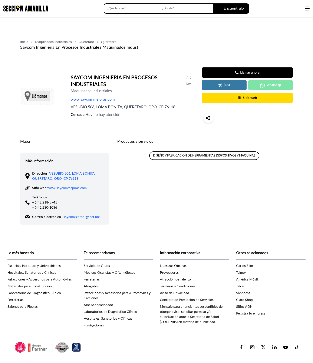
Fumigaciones (94, 325)
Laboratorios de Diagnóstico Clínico (34, 293)
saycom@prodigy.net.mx (81, 217)
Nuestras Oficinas (173, 266)
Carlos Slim (244, 266)
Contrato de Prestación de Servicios (187, 300)
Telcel (240, 286)
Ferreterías (15, 300)
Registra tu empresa (251, 313)
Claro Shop (244, 300)
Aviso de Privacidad (174, 293)
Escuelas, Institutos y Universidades (34, 266)
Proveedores (169, 272)
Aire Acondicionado (98, 305)
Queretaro (86, 42)
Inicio (24, 42)
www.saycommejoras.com (93, 99)
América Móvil (247, 279)
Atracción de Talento (175, 279)
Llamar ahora (250, 72)
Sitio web (250, 98)
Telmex (241, 272)
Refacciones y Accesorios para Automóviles (39, 279)
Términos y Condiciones (177, 286)
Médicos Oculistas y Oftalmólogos (109, 272)
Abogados (91, 286)
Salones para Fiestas (22, 306)
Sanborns (243, 293)
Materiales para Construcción (29, 286)
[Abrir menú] (307, 8)
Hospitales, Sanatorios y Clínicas (31, 272)
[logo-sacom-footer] (48, 347)
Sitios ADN (244, 306)
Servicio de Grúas (97, 266)
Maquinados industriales (53, 42)
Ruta (227, 85)
